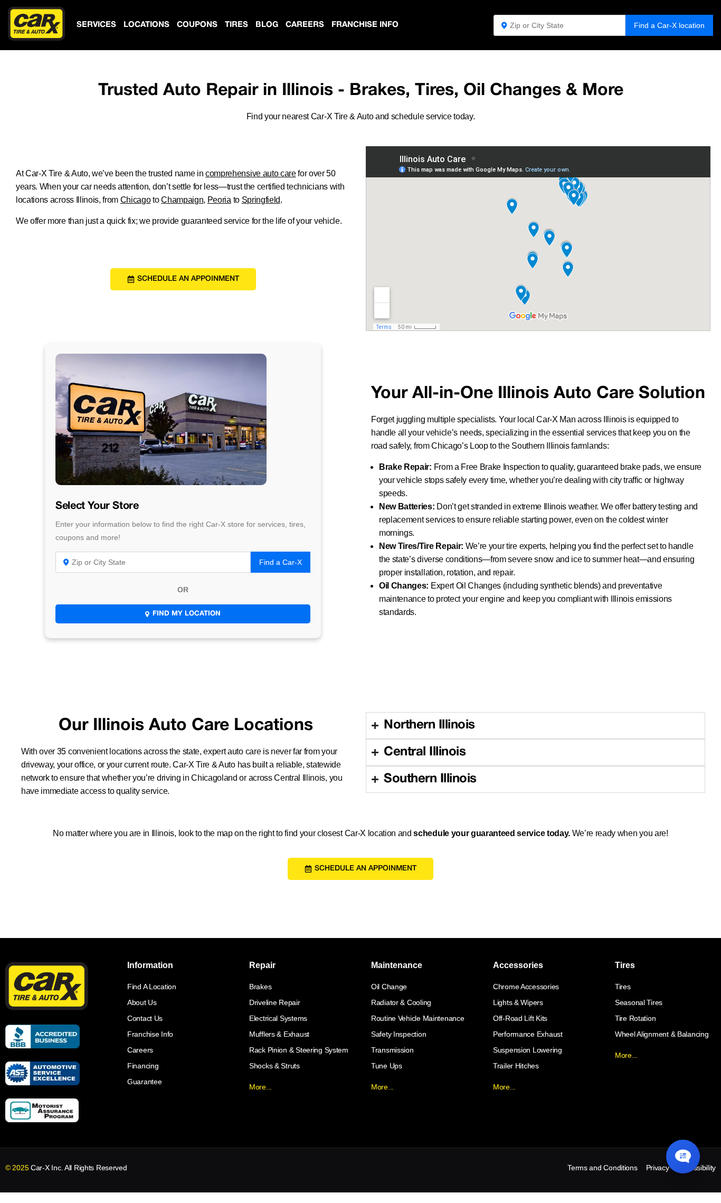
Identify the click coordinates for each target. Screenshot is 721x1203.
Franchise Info (365, 25)
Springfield (261, 199)
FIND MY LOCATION (187, 614)
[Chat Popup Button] (683, 1156)
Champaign (182, 199)
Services (96, 25)
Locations (146, 25)
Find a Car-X (280, 562)
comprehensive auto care (250, 173)
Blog (266, 25)
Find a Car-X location (669, 25)
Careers (305, 25)
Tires (236, 25)
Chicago (135, 199)
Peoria (219, 199)
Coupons (197, 25)
